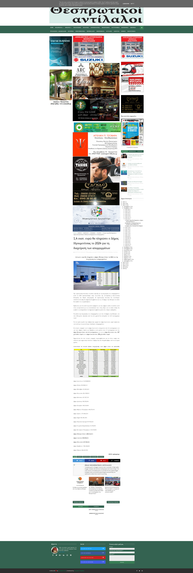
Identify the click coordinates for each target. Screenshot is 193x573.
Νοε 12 (127, 233)
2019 (124, 267)
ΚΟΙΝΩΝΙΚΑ (92, 233)
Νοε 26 (127, 212)
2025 (124, 202)
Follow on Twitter (86, 548)
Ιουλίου (126, 251)
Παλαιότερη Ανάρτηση (113, 502)
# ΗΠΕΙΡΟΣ (79, 456)
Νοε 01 (127, 245)
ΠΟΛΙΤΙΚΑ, (115, 252)
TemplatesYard (62, 570)
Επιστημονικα (80, 31)
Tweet (81, 460)
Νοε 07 (127, 239)
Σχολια (140, 151)
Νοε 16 (127, 232)
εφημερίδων (136, 147)
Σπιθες (123, 31)
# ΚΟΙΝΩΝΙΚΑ (94, 456)
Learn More (126, 3)
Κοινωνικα (124, 27)
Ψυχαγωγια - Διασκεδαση (58, 31)
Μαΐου (126, 255)
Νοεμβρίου (127, 208)
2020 (124, 265)
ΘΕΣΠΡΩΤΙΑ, (105, 252)
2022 (124, 262)
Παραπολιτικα (95, 27)
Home (51, 27)
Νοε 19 (127, 227)
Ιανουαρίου (127, 261)
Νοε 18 (127, 229)
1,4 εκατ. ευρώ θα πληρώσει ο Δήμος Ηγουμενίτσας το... (134, 221)
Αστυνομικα (116, 27)
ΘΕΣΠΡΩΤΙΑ (86, 233)
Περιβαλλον (91, 31)
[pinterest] (70, 555)
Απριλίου (126, 256)
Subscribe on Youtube (87, 557)
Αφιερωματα (100, 31)
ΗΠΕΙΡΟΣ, (100, 252)
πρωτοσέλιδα (130, 147)
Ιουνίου (126, 253)
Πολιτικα (86, 27)
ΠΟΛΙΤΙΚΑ (99, 233)
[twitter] (56, 555)
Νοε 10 (127, 235)
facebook (96, 506)
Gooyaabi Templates (79, 570)
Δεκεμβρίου (127, 206)
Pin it (104, 460)
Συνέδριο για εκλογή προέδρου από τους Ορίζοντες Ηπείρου (80, 488)
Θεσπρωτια (58, 27)
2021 (124, 264)
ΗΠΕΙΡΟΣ (80, 233)
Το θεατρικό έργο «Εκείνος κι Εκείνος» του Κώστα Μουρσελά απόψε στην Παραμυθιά (135, 156)
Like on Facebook (86, 553)
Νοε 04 (127, 241)
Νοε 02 (127, 244)
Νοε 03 (127, 242)
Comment (116, 460)
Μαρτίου (126, 258)
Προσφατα (125, 151)
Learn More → (62, 552)
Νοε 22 (127, 217)
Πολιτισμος (77, 27)
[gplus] (60, 555)
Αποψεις (133, 27)
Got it (132, 3)
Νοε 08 (127, 238)
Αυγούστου (127, 250)
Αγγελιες (109, 31)
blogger (80, 506)
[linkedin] (63, 555)
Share (92, 460)
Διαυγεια (116, 31)
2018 (124, 268)
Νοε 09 (127, 236)
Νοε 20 (127, 218)
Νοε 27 (127, 211)
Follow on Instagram (87, 562)
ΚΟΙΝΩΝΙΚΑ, (110, 252)
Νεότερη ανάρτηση (78, 502)
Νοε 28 (127, 209)
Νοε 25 (127, 214)
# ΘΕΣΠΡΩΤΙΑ (86, 456)
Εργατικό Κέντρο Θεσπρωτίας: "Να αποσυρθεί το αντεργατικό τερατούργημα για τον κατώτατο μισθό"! (112, 490)
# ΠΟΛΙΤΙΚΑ (100, 456)
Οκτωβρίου (127, 247)
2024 (124, 203)
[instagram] (67, 555)
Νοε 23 (127, 215)
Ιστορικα (71, 31)
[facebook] (52, 555)
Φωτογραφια (131, 31)
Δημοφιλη (132, 151)
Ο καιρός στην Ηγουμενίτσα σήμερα (135, 181)
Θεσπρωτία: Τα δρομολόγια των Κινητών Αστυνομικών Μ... (133, 223)
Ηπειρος (68, 27)
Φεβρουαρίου (127, 259)
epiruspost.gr (116, 454)
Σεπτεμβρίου (127, 248)
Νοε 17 (127, 230)
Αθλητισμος (106, 27)
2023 (124, 205)
